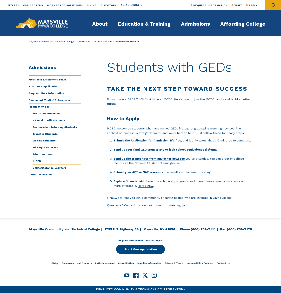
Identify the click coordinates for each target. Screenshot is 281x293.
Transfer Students (45, 133)
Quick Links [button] (130, 5)
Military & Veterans (45, 147)
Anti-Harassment (105, 263)
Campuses (68, 263)
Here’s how (145, 185)
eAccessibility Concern (200, 263)
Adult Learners (43, 154)
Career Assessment (42, 174)
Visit (238, 5)
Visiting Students (44, 140)
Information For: (103, 41)
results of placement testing (190, 172)
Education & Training (144, 24)
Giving (92, 5)
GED (38, 161)
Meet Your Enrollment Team (47, 79)
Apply (253, 5)
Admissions (195, 24)
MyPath (13, 5)
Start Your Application (43, 86)
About (100, 24)
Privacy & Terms (174, 263)
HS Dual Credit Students (49, 120)
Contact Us (223, 263)
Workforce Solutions (65, 5)
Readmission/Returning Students (55, 127)
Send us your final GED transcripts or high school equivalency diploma (165, 149)
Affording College (242, 24)
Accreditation (126, 263)
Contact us (132, 205)
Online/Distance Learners (49, 167)
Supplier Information (149, 263)
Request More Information (46, 93)
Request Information (210, 5)
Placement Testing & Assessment (51, 100)
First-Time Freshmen (46, 113)
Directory (108, 5)
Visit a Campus (154, 240)
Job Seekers (33, 5)
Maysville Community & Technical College (51, 41)
